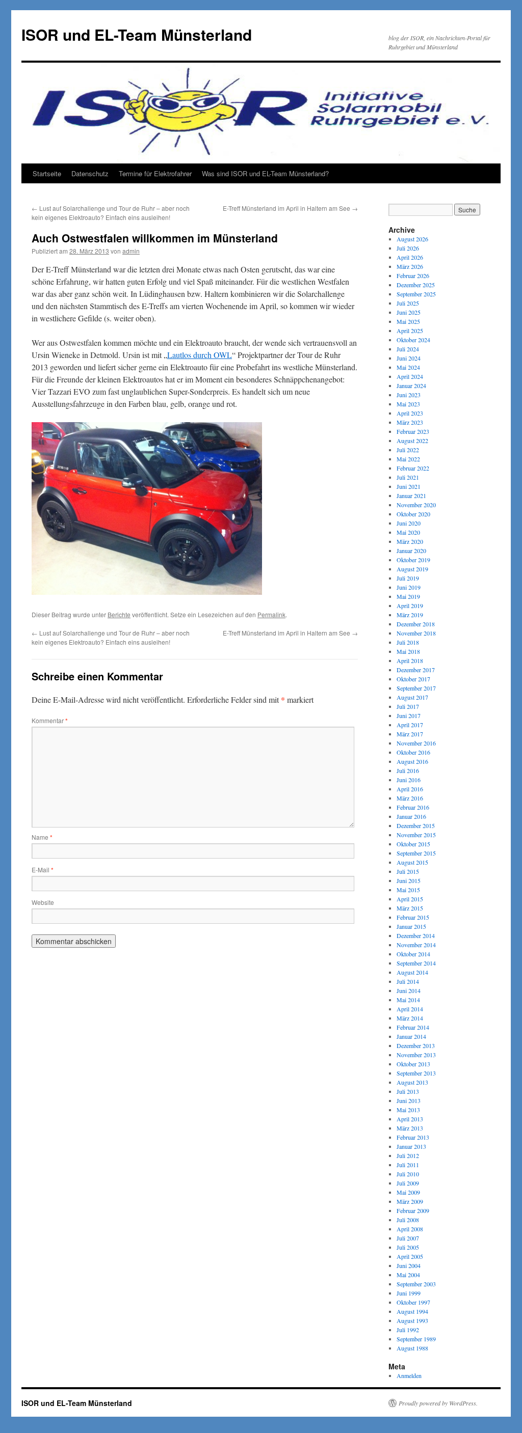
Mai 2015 (408, 890)
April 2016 (410, 789)
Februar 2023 (413, 431)
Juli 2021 (408, 477)
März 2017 (410, 734)
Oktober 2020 (413, 514)
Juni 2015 (409, 880)
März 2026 (410, 266)
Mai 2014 (408, 1000)
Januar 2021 (411, 495)
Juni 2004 (409, 1265)
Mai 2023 (408, 404)
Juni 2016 (409, 780)
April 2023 (410, 413)
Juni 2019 (409, 587)
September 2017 (416, 688)
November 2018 (416, 633)
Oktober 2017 (413, 679)
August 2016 (412, 761)
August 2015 (412, 862)
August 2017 (412, 697)
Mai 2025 (408, 321)
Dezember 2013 (416, 1045)
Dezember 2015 (416, 825)
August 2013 (412, 1082)
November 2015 (416, 835)
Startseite (47, 173)
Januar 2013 (411, 1146)
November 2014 (416, 945)
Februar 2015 (413, 917)
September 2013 (416, 1073)
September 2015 (416, 853)
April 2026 (410, 257)
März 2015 (410, 908)
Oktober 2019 (413, 560)
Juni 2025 (409, 312)
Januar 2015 (411, 926)
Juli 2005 (408, 1247)
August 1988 (412, 1348)
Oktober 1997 (413, 1302)
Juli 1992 (408, 1330)
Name (42, 837)
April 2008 (410, 1229)
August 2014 (412, 972)
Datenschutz (90, 173)
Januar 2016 (411, 816)
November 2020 (416, 505)
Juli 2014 (408, 981)
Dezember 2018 (416, 624)
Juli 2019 (408, 578)
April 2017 (410, 725)
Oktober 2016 (413, 752)
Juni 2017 (409, 715)
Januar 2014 (411, 1036)
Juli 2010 (408, 1174)
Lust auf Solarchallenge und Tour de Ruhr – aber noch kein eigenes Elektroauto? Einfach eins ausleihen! (111, 213)
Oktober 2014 (413, 954)
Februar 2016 (413, 807)
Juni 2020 (409, 523)
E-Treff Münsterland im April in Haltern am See (290, 208)
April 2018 (410, 660)
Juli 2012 (408, 1155)
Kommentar (50, 720)
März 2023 (410, 422)
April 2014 (410, 1009)
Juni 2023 (409, 395)
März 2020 (410, 541)
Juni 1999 (409, 1293)
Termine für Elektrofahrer (155, 173)
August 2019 (412, 569)
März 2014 (410, 1018)
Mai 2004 (408, 1275)
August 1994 (412, 1311)
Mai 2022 (408, 459)
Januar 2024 (411, 385)
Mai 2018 (408, 651)
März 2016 (410, 798)
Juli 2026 (408, 248)
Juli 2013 (408, 1091)
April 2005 (410, 1256)
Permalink (271, 614)
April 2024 (410, 376)
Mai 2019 (408, 596)
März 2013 (410, 1128)
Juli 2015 (408, 871)
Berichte (119, 614)
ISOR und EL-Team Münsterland (136, 34)
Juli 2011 (408, 1165)
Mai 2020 (408, 532)
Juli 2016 (408, 770)
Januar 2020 (411, 550)
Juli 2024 (408, 349)
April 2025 (410, 330)
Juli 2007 (408, 1238)
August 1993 (412, 1320)
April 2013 (410, 1119)
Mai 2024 (408, 367)
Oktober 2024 (413, 340)
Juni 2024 (409, 358)
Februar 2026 (413, 275)
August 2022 (412, 440)
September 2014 (416, 963)
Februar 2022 (413, 468)
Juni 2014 (409, 990)
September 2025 (416, 294)
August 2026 (412, 239)
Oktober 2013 (413, 1064)
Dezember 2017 (416, 670)
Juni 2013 (409, 1100)
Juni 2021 (409, 486)
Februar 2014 (413, 1027)
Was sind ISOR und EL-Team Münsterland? (265, 173)
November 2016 (416, 743)
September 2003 (416, 1284)
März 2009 (410, 1201)
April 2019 (410, 605)
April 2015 (410, 899)
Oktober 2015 (413, 844)
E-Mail (43, 869)
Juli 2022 (408, 450)
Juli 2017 (408, 706)
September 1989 (416, 1339)
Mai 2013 (408, 1110)
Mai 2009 (408, 1192)
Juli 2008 (408, 1220)
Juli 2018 (408, 642)
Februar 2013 (413, 1137)
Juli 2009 (408, 1183)
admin (131, 250)
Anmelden (409, 1375)
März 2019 (410, 615)
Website (43, 902)
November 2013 (416, 1055)
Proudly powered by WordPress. (438, 1403)
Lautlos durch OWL (199, 354)
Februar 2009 (413, 1210)
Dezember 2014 (416, 935)
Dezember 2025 (416, 285)
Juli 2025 (408, 303)
